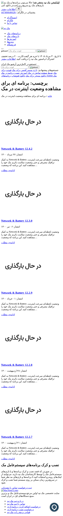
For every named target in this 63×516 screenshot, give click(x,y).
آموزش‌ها (11, 39)
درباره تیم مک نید (15, 501)
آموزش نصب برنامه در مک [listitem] (14, 73)
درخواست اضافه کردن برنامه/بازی (23, 506)
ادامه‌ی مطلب (8, 170)
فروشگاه (11, 44)
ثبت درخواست (25, 487)
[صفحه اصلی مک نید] (5, 28)
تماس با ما (12, 23)
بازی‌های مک (13, 36)
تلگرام (10, 20)
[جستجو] (41, 50)
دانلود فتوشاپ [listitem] (18, 75)
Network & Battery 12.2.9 (16, 292)
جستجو (4, 50)
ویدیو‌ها (10, 42)
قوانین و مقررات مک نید (18, 512)
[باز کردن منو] (2, 48)
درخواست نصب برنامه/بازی (20, 509)
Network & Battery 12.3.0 (16, 220)
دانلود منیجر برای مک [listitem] (36, 75)
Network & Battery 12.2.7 (16, 436)
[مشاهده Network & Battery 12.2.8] (23, 359)
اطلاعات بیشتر (8, 9)
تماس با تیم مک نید (16, 504)
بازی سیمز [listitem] (32, 70)
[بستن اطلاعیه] (18, 9)
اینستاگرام (12, 17)
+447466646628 (9, 12)
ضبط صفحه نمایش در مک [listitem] (40, 73)
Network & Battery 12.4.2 (16, 148)
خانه (50, 96)
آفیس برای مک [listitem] (19, 70)
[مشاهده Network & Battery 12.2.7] (23, 431)
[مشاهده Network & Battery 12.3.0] (23, 215)
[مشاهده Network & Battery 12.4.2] (23, 143)
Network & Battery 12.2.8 (16, 364)
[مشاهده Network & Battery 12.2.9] (23, 287)
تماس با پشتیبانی (9, 487)
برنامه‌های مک (14, 33)
